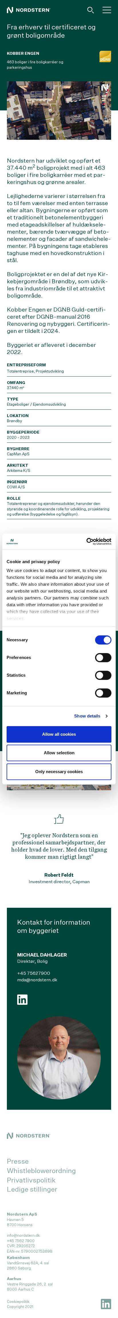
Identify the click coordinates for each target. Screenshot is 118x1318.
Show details (87, 715)
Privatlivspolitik (31, 1180)
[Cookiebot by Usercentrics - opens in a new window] (86, 541)
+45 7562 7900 (21, 1240)
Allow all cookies (59, 734)
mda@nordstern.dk (37, 980)
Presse (18, 1161)
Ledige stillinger (32, 1189)
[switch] (103, 657)
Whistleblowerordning (41, 1171)
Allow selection (59, 752)
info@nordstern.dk (23, 1235)
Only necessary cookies (59, 771)
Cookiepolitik (18, 1301)
